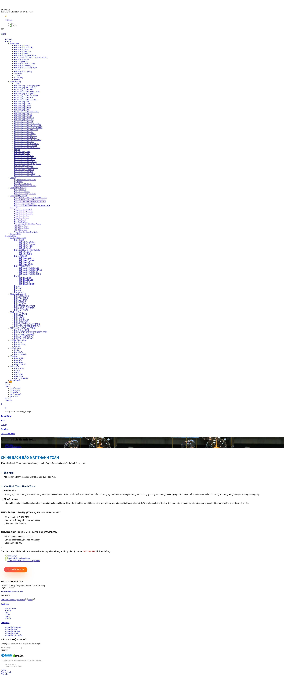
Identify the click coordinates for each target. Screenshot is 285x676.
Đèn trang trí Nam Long (22, 51)
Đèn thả (17, 276)
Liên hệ (8, 398)
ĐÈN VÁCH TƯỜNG (22, 266)
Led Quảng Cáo (15, 348)
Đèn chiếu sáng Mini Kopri (24, 120)
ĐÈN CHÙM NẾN (26, 246)
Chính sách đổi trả (11, 633)
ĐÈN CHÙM (19, 240)
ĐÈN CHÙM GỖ (25, 248)
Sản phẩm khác (15, 234)
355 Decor (18, 73)
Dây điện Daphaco (20, 222)
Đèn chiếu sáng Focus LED (24, 170)
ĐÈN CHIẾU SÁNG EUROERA (26, 112)
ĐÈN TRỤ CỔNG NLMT (23, 338)
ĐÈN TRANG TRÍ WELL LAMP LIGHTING (31, 57)
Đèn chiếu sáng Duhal (22, 154)
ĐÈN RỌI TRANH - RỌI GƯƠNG (27, 250)
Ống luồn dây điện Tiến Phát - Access (27, 224)
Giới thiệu (8, 39)
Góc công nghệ (15, 388)
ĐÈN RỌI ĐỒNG (25, 254)
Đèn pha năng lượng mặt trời (24, 204)
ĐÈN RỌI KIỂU (25, 252)
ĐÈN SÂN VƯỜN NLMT (24, 336)
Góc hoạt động (15, 390)
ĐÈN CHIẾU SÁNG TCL (23, 98)
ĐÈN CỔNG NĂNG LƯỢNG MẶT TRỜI (30, 200)
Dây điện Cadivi (20, 220)
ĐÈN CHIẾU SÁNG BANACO (26, 96)
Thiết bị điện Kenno (21, 226)
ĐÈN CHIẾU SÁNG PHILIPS (25, 162)
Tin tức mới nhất (15, 394)
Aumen (16, 84)
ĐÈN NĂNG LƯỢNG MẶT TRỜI (22, 328)
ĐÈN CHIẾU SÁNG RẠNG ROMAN (28, 128)
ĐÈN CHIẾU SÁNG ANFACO (25, 136)
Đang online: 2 (10, 664)
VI (14, 24)
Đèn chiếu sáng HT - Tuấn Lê (24, 88)
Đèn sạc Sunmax (20, 190)
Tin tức (7, 386)
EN (15, 26)
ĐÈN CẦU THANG (21, 320)
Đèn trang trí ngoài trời (18, 294)
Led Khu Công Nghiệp (18, 340)
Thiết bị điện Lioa (20, 230)
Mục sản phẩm (10, 608)
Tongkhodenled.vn (35, 660)
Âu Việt (17, 75)
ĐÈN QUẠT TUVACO (23, 184)
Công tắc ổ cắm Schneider (23, 214)
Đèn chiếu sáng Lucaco (22, 106)
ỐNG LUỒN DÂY (21, 378)
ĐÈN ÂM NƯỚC (20, 300)
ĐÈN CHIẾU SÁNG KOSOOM (26, 130)
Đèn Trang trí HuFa (21, 61)
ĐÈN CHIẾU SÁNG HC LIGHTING (28, 126)
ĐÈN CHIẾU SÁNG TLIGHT (25, 138)
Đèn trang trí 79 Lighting (23, 71)
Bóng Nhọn (18, 362)
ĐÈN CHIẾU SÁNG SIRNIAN (25, 146)
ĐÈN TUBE (18, 316)
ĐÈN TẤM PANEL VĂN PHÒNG (27, 324)
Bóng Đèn (13, 356)
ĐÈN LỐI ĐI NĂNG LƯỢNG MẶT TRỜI (30, 202)
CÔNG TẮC (19, 368)
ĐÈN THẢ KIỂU (25, 278)
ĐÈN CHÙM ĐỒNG (26, 242)
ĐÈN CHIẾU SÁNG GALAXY (26, 100)
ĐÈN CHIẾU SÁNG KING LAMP (27, 92)
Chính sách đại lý (11, 629)
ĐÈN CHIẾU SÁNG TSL (23, 90)
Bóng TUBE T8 (20, 364)
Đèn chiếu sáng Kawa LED (24, 118)
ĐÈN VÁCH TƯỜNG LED (29, 268)
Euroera (17, 80)
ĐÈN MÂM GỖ (25, 262)
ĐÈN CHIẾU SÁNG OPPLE (25, 134)
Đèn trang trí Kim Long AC (24, 65)
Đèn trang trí (14, 43)
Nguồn (16, 350)
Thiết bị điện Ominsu (21, 228)
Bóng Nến (18, 360)
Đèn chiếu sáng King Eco (23, 114)
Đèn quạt (13, 178)
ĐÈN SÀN (18, 288)
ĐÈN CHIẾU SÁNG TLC (23, 172)
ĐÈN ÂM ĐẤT (20, 304)
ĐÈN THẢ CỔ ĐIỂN (27, 284)
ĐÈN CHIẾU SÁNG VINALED (26, 168)
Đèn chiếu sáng (15, 82)
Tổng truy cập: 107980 (13, 666)
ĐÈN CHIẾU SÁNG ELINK (24, 174)
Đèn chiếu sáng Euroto (22, 152)
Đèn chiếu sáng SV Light (23, 116)
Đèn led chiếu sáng (16, 312)
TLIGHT (17, 69)
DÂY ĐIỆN (18, 376)
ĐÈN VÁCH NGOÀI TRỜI (24, 306)
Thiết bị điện (14, 208)
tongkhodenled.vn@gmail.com (19, 558)
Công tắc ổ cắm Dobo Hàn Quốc (26, 232)
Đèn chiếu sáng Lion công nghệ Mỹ (27, 86)
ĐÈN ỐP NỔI (19, 318)
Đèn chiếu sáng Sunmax (22, 104)
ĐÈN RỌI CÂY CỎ (21, 296)
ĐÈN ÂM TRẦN (20, 314)
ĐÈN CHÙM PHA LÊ (27, 244)
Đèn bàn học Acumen (22, 192)
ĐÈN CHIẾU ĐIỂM (21, 322)
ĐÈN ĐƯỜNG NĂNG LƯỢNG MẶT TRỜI (30, 198)
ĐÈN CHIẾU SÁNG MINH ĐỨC (26, 144)
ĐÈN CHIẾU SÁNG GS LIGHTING (27, 140)
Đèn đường (18, 342)
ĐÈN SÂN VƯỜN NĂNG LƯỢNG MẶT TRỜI (32, 206)
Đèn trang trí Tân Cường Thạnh (25, 67)
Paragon (17, 150)
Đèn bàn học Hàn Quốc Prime (25, 194)
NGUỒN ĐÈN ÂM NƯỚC (24, 308)
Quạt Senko (18, 182)
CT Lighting (18, 78)
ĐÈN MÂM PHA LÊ (26, 260)
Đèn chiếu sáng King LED (23, 166)
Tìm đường (6, 416)
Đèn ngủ (17, 286)
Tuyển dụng (14, 396)
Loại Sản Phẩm (10, 236)
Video (7, 384)
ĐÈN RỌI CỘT (20, 302)
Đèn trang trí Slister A (22, 45)
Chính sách (5, 623)
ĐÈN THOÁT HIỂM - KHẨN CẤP (27, 326)
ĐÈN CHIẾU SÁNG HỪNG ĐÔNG (27, 176)
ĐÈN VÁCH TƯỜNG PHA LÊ (30, 270)
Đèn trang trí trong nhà (18, 238)
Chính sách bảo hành (12, 631)
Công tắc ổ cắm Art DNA (23, 210)
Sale (8, 382)
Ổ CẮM (17, 370)
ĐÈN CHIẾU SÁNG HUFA (24, 160)
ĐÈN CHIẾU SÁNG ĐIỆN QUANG (27, 164)
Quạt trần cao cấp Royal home (25, 180)
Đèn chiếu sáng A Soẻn (22, 108)
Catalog (8, 41)
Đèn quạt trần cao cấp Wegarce (25, 186)
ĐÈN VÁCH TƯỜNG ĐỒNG (30, 274)
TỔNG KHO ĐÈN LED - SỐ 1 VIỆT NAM (23, 561)
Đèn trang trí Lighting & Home (25, 55)
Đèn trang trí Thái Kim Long (24, 63)
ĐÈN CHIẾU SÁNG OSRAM (25, 158)
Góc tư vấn (14, 392)
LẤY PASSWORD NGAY (15, 569)
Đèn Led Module (20, 354)
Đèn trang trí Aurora (21, 53)
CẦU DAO (18, 374)
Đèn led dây (18, 352)
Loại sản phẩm (8, 433)
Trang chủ (9, 445)
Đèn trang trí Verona (21, 59)
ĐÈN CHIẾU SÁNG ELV (23, 122)
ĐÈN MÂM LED (20, 256)
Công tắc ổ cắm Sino (21, 216)
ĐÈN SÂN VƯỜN (21, 310)
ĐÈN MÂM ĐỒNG (26, 264)
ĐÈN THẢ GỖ (24, 282)
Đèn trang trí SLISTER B (23, 47)
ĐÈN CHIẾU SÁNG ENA (24, 142)
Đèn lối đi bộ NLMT (21, 330)
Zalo (3, 420)
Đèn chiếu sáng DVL (21, 102)
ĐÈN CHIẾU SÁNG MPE (24, 156)
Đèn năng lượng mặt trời (18, 196)
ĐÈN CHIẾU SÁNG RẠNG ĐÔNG (27, 124)
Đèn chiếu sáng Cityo (22, 110)
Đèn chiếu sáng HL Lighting (24, 94)
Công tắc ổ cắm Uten (21, 218)
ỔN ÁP (17, 372)
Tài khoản (8, 20)
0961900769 (12, 556)
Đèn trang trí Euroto (21, 49)
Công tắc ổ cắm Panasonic (23, 212)
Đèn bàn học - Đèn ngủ (18, 188)
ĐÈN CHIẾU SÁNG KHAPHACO (27, 148)
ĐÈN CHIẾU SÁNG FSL (23, 132)
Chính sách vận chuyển (13, 635)
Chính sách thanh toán (13, 447)
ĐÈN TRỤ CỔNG (21, 298)
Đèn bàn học (18, 292)
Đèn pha (17, 346)
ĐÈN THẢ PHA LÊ (26, 280)
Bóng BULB (18, 358)
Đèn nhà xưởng (19, 344)
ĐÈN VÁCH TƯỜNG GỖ (28, 272)
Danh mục (5, 604)
